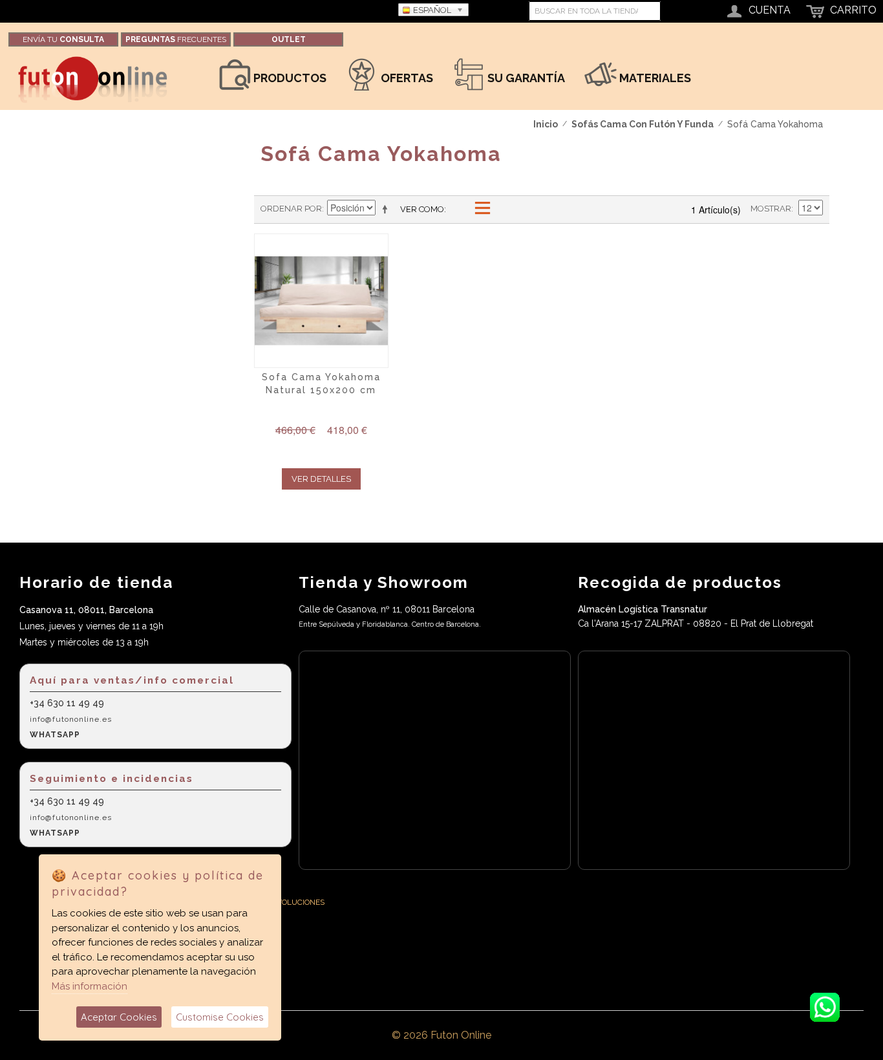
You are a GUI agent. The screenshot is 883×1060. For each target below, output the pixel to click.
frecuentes (175, 39)
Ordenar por (291, 208)
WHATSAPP (55, 734)
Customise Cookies (220, 1017)
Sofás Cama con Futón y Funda (642, 124)
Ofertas (405, 78)
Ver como (422, 209)
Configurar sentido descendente (387, 209)
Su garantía (525, 78)
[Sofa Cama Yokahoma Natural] (321, 300)
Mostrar (770, 208)
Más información (89, 986)
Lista (481, 209)
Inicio (545, 124)
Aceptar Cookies (119, 1017)
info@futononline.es (71, 719)
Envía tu (63, 39)
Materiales (654, 78)
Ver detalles (321, 479)
